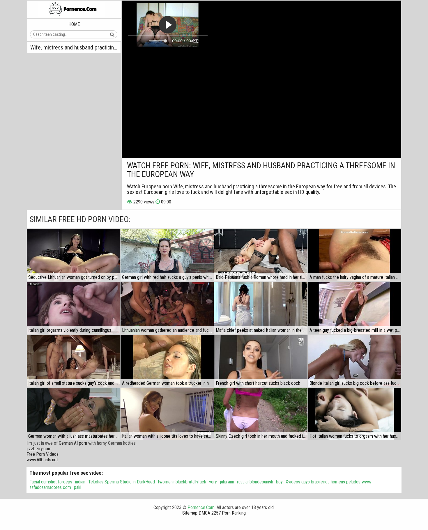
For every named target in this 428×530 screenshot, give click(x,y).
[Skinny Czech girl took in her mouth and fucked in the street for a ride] (260, 414)
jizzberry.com (39, 448)
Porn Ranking (234, 513)
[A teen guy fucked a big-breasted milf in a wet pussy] (354, 308)
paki (77, 487)
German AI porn (73, 443)
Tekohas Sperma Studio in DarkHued (121, 482)
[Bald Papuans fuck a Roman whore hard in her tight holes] (260, 255)
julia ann (227, 482)
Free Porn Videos (42, 454)
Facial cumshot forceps (50, 482)
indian (80, 482)
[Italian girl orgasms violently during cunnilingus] (73, 308)
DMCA (204, 513)
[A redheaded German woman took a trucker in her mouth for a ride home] (167, 361)
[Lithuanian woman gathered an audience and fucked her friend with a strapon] (167, 308)
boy (279, 482)
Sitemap (189, 513)
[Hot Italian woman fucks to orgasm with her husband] (354, 414)
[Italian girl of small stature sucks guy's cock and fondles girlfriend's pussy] (73, 361)
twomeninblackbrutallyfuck (182, 482)
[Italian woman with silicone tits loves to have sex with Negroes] (167, 414)
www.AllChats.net (42, 459)
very (213, 482)
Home (74, 24)
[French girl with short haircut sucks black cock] (260, 361)
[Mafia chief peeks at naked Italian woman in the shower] (260, 308)
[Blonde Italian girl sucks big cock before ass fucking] (354, 361)
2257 (216, 513)
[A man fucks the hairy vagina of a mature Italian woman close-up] (354, 255)
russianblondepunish (255, 482)
